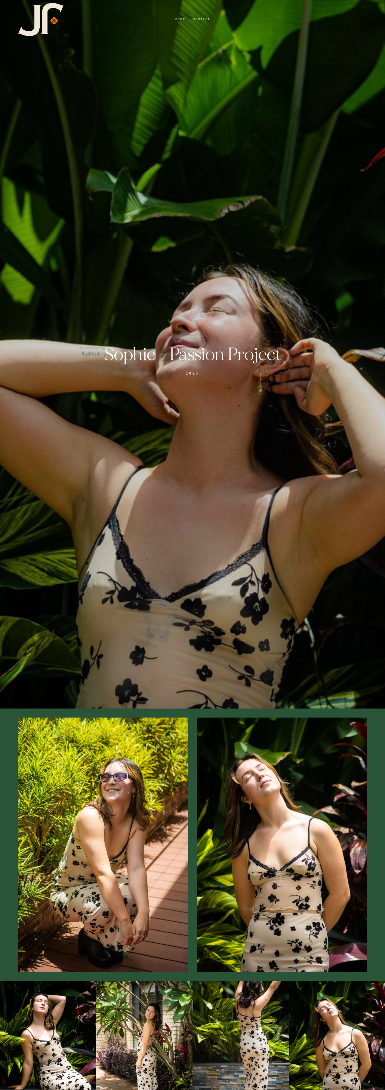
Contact (201, 19)
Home (180, 19)
